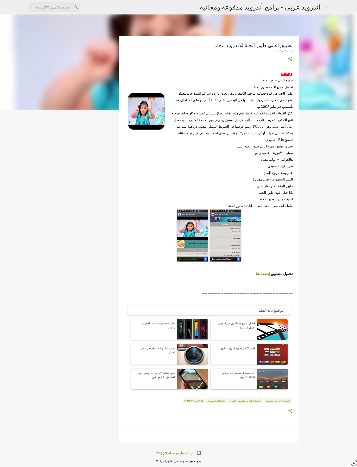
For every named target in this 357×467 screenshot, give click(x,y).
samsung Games (193, 400)
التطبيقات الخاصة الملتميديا (278, 400)
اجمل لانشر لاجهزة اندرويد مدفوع (238, 348)
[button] (290, 59)
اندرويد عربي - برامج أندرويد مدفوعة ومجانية (260, 7)
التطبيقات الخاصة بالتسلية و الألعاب (245, 400)
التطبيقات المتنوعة (216, 400)
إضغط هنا (263, 273)
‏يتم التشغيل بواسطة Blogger (176, 453)
